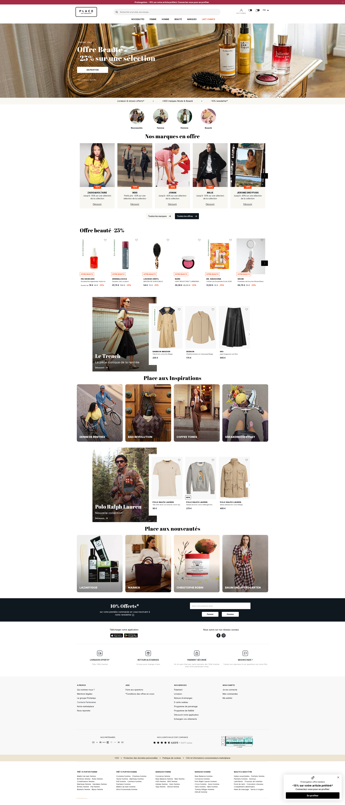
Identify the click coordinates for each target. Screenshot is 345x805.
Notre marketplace (85, 706)
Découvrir (92, 69)
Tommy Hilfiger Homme (205, 789)
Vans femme (174, 784)
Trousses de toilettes (253, 781)
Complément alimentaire (244, 787)
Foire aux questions (134, 690)
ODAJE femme (173, 787)
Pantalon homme (123, 784)
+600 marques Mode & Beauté (177, 101)
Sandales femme (100, 784)
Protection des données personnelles (141, 758)
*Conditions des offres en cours (140, 694)
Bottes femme (83, 787)
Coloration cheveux (255, 784)
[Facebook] (218, 635)
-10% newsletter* (219, 101)
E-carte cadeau (181, 702)
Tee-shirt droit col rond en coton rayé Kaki (168, 505)
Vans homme (200, 787)
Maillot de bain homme (126, 787)
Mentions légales (84, 694)
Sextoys (252, 779)
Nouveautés (137, 19)
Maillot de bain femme (86, 776)
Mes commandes (230, 694)
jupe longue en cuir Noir (229, 354)
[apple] (116, 635)
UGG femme (161, 781)
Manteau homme (137, 779)
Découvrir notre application (186, 715)
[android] (131, 635)
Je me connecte (230, 690)
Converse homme (202, 779)
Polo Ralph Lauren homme (206, 781)
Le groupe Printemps (86, 698)
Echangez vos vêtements (185, 719)
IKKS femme (172, 781)
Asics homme (214, 784)
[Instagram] (224, 635)
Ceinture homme (134, 781)
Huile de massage (241, 789)
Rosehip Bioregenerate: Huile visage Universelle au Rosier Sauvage (106, 281)
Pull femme (95, 787)
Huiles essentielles (242, 776)
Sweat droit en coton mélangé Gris (199, 505)
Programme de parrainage (186, 706)
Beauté (178, 19)
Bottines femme (84, 779)
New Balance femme (164, 779)
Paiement (178, 690)
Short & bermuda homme (126, 789)
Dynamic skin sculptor (120, 281)
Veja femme (161, 787)
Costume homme (123, 776)
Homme (165, 19)
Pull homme (121, 781)
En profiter (312, 795)
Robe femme (97, 779)
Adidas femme (162, 784)
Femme (153, 19)
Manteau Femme (84, 784)
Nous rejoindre (83, 710)
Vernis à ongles (257, 789)
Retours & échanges (183, 698)
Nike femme (180, 779)
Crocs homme (201, 784)
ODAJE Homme (201, 792)
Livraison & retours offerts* (130, 101)
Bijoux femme (97, 789)
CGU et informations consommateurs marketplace (208, 758)
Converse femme (163, 776)
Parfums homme (241, 779)
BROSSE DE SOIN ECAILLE (153, 281)
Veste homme (122, 779)
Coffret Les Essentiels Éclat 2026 (219, 281)
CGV (117, 758)
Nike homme (212, 787)
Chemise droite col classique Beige (199, 354)
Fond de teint (240, 784)
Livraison (178, 694)
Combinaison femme (86, 781)
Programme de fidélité (184, 710)
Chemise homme (139, 776)
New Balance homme (204, 776)
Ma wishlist (227, 698)
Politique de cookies (172, 758)
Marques (191, 19)
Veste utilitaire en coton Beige (231, 505)
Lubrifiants (238, 781)
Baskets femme (84, 789)
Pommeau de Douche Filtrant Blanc (251, 281)
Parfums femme (258, 776)
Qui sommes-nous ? (86, 690)
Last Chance (208, 19)
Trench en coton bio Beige (162, 354)
